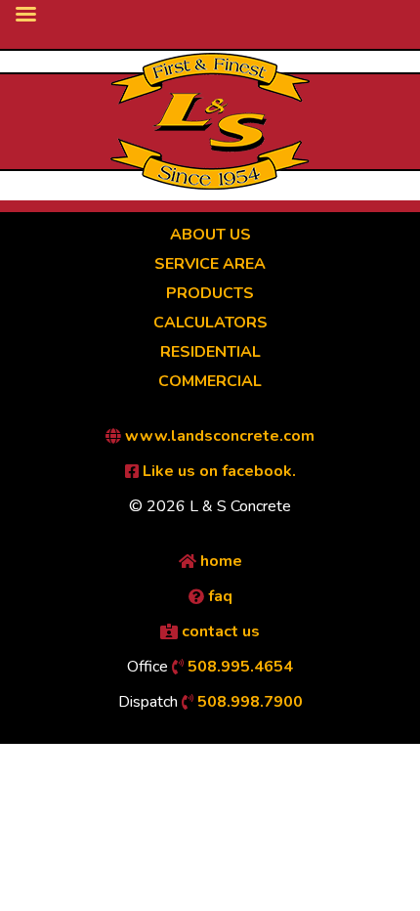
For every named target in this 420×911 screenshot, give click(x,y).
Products (210, 293)
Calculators (210, 322)
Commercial (210, 381)
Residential (210, 352)
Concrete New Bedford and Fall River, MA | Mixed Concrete (210, 121)
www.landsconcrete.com (218, 436)
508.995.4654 (238, 666)
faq (218, 596)
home (219, 561)
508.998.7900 (248, 702)
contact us (219, 631)
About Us (210, 234)
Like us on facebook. (217, 471)
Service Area (210, 264)
